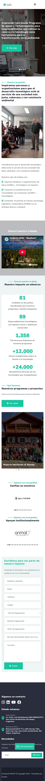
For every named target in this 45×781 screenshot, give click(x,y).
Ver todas (14, 403)
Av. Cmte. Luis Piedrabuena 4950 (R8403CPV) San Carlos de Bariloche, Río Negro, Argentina (24, 719)
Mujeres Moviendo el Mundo (19, 464)
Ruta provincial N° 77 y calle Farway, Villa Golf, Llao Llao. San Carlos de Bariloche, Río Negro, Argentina (24, 731)
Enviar (15, 666)
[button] (19, 69)
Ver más (13, 39)
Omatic (4, 777)
